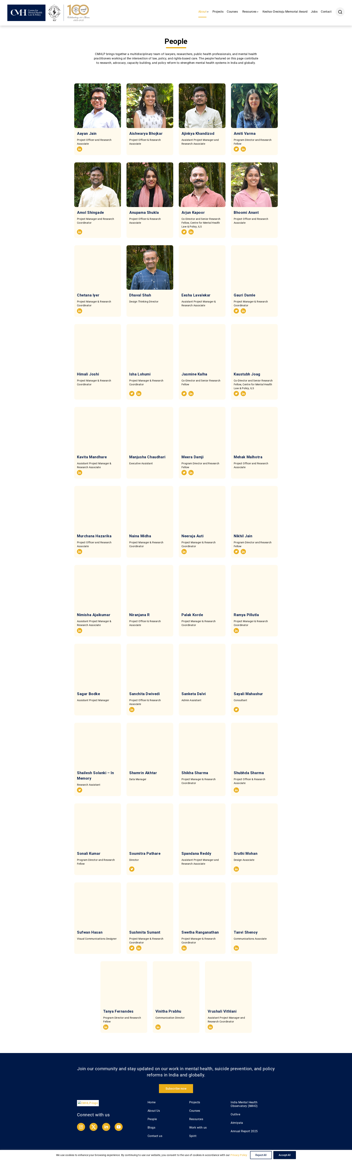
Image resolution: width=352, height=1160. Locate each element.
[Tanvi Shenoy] (254, 904)
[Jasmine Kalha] (202, 346)
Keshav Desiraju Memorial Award (285, 11)
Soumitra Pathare (145, 853)
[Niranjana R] (149, 587)
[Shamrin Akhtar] (149, 745)
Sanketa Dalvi (194, 694)
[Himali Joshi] (97, 346)
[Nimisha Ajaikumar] (97, 587)
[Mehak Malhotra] (254, 429)
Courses (232, 11)
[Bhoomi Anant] (254, 184)
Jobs (314, 11)
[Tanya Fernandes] (123, 983)
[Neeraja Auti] (202, 508)
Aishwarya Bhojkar (146, 133)
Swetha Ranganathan (200, 932)
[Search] (340, 11)
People (152, 1119)
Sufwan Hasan (89, 932)
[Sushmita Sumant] (149, 904)
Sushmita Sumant (144, 932)
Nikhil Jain (243, 536)
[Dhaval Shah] (149, 267)
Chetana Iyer (88, 295)
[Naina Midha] (149, 508)
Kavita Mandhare (92, 457)
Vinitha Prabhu (168, 1011)
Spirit (192, 1136)
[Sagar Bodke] (97, 666)
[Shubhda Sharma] (254, 745)
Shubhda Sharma (249, 773)
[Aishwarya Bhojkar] (149, 105)
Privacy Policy (238, 1155)
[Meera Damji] (202, 429)
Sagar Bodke (88, 694)
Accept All (285, 1155)
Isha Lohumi (140, 374)
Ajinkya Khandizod (198, 133)
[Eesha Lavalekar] (202, 267)
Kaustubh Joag (247, 374)
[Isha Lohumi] (149, 346)
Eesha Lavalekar (196, 295)
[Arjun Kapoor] (202, 184)
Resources (196, 1119)
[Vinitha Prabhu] (176, 983)
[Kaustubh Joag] (254, 346)
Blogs (151, 1127)
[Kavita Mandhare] (97, 429)
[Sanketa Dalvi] (202, 666)
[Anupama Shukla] (149, 184)
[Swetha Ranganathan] (202, 904)
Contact (326, 11)
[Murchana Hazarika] (97, 508)
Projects (217, 11)
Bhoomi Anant (248, 212)
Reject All (261, 1155)
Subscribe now (176, 1088)
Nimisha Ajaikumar (93, 615)
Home (152, 1102)
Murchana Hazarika (94, 536)
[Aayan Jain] (97, 105)
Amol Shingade (90, 212)
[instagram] (81, 1130)
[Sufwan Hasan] (97, 904)
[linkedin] (79, 149)
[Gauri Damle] (254, 267)
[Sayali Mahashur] (254, 666)
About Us (154, 1110)
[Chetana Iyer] (97, 267)
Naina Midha (140, 536)
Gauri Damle (244, 295)
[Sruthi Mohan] (254, 825)
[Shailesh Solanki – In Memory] (97, 745)
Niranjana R (139, 615)
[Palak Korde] (202, 587)
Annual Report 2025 (244, 1131)
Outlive (235, 1114)
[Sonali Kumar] (97, 825)
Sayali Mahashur (248, 694)
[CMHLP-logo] (88, 1103)
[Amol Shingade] (97, 184)
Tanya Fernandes (118, 1011)
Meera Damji (193, 457)
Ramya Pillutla (246, 615)
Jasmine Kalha (194, 374)
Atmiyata (237, 1123)
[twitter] (236, 149)
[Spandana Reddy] (202, 825)
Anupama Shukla (144, 212)
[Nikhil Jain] (254, 508)
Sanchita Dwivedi (144, 694)
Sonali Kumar (88, 853)
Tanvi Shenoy (246, 932)
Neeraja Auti (192, 536)
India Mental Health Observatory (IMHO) (244, 1104)
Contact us (155, 1136)
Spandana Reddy (196, 853)
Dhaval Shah (140, 295)
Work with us (198, 1127)
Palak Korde (192, 615)
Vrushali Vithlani (222, 1011)
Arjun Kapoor (193, 212)
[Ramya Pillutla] (254, 587)
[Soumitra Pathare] (149, 825)
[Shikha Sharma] (202, 745)
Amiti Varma (245, 133)
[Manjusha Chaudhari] (149, 429)
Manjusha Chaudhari (147, 457)
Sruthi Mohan (245, 853)
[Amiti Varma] (254, 105)
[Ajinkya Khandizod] (202, 105)
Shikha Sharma (195, 773)
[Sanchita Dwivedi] (149, 666)
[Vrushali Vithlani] (228, 983)
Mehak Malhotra (248, 457)
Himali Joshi (88, 374)
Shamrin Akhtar (143, 773)
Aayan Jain (87, 133)
